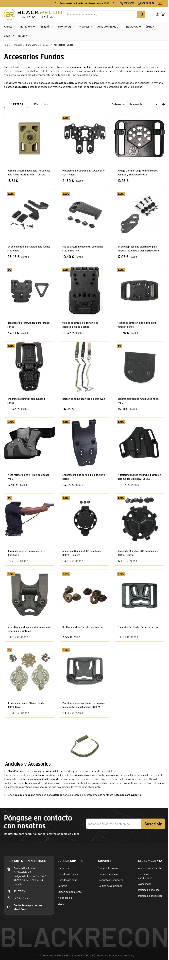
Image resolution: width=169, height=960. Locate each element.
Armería (45, 26)
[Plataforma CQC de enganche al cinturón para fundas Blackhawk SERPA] (139, 443)
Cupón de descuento (70, 891)
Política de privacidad (150, 895)
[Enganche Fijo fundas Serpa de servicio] (139, 595)
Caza (7, 35)
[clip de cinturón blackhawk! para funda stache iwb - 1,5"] (84, 214)
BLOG (61, 903)
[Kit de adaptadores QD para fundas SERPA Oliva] (29, 671)
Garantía (62, 885)
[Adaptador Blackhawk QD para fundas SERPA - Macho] (139, 519)
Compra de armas (108, 867)
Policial (18, 44)
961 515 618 (129, 3)
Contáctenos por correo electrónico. (28, 907)
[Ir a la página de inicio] (33, 14)
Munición (26, 26)
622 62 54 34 (147, 3)
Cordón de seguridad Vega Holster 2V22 (83, 399)
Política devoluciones (110, 885)
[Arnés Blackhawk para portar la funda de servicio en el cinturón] (29, 595)
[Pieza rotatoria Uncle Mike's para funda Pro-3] (29, 443)
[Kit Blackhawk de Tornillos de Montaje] (84, 595)
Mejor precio (65, 897)
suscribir (153, 823)
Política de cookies (149, 889)
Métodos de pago (67, 879)
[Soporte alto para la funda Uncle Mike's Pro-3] (139, 366)
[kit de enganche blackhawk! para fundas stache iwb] (29, 214)
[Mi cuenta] (157, 14)
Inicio (7, 44)
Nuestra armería (67, 867)
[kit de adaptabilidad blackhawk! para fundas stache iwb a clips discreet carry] (139, 214)
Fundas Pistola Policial (37, 44)
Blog (21, 35)
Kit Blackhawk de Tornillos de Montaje (82, 627)
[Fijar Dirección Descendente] (163, 104)
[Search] (141, 14)
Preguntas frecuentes (110, 879)
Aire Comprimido (107, 26)
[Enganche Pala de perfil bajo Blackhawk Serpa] (84, 443)
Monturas (64, 26)
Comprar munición (108, 873)
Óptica (150, 26)
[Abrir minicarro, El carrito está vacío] (163, 14)
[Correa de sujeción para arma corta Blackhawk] (29, 519)
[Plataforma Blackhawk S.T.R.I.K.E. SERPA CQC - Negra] (84, 138)
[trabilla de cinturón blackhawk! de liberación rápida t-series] (84, 290)
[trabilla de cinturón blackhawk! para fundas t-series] (139, 290)
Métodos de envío (68, 873)
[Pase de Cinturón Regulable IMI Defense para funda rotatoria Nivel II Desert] (29, 138)
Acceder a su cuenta (150, 867)
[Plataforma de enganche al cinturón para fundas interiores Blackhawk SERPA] (84, 671)
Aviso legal (144, 883)
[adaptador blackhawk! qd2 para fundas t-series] (29, 290)
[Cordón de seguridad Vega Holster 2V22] (84, 366)
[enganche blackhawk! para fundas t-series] (29, 366)
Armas (8, 26)
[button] (16, 104)
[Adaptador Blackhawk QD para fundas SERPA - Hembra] (84, 519)
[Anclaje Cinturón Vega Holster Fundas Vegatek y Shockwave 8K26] (139, 138)
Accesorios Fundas (63, 44)
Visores (84, 26)
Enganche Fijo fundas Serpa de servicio (138, 627)
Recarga (132, 26)
